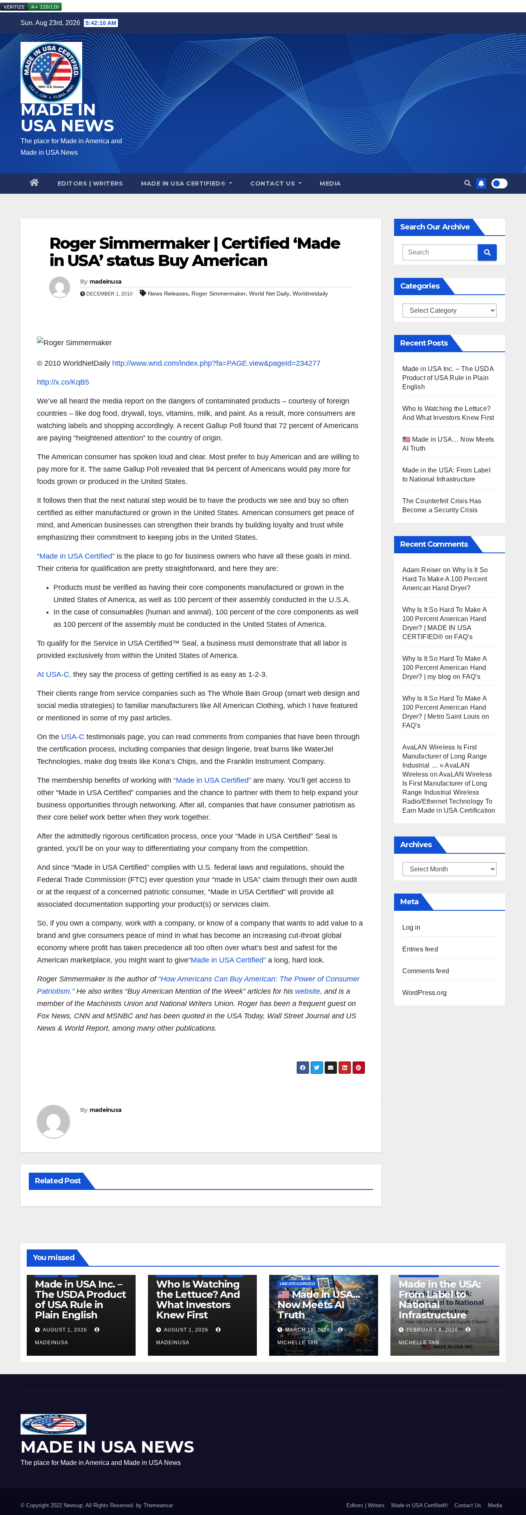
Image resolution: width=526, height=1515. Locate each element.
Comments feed (426, 970)
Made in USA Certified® (184, 183)
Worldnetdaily (310, 293)
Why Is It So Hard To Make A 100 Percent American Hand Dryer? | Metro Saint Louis (444, 707)
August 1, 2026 (65, 1330)
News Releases (168, 293)
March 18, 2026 (307, 1330)
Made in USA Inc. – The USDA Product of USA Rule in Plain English (448, 377)
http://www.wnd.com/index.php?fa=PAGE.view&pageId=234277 (215, 363)
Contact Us (273, 183)
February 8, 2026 (432, 1330)
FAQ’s (463, 636)
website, (308, 991)
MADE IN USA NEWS (67, 117)
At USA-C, (54, 674)
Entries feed (420, 949)
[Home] (34, 183)
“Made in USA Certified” (76, 556)
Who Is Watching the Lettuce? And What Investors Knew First (198, 1299)
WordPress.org (424, 992)
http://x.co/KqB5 (63, 382)
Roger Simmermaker (218, 293)
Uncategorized (297, 1283)
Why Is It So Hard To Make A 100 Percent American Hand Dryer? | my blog (444, 667)
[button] (467, 183)
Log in (411, 927)
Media (330, 183)
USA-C (72, 737)
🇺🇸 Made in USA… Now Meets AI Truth (318, 1304)
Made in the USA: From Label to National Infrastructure (440, 1299)
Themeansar (158, 1505)
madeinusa (106, 281)
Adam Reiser (421, 569)
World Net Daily (269, 293)
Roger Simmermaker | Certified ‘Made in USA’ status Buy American (194, 252)
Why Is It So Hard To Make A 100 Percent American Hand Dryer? (445, 578)
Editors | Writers (90, 183)
